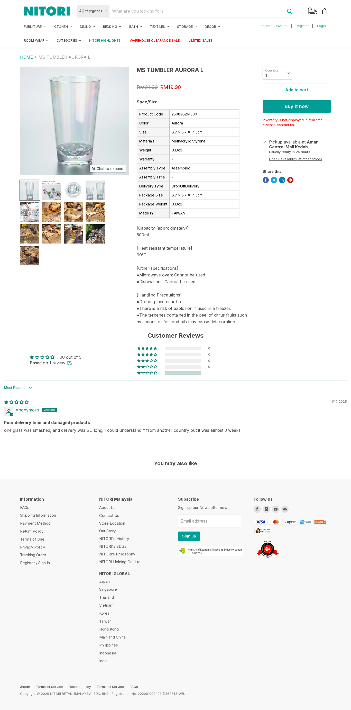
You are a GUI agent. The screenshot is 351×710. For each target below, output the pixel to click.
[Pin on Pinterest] (290, 180)
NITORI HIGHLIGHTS (105, 40)
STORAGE (185, 26)
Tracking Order (33, 554)
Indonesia (107, 653)
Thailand (106, 597)
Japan (104, 581)
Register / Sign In (35, 562)
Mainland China (112, 637)
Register (302, 26)
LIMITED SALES (200, 40)
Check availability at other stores (295, 159)
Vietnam (106, 605)
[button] (147, 373)
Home (26, 57)
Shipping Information (38, 515)
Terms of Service (49, 687)
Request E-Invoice (273, 26)
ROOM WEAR (34, 40)
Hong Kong (109, 629)
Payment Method (35, 523)
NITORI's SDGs (112, 546)
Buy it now (297, 106)
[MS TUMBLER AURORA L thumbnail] (30, 190)
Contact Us (109, 515)
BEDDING (110, 26)
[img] (16, 402)
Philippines (108, 645)
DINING (86, 26)
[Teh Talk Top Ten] (268, 559)
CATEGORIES (67, 40)
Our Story (107, 530)
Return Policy (31, 531)
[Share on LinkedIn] (282, 180)
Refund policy (80, 687)
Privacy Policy (32, 547)
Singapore (108, 589)
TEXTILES (158, 26)
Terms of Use (32, 539)
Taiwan (105, 621)
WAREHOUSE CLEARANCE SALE (155, 40)
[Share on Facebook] (266, 180)
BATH (134, 26)
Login (321, 26)
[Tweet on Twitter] (274, 180)
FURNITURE (33, 26)
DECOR (211, 26)
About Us (107, 507)
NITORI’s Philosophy (117, 554)
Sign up (189, 536)
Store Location (112, 523)
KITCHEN (61, 26)
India (103, 660)
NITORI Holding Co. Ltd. (120, 561)
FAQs (24, 507)
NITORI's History (114, 538)
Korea (104, 613)
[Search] (290, 11)
